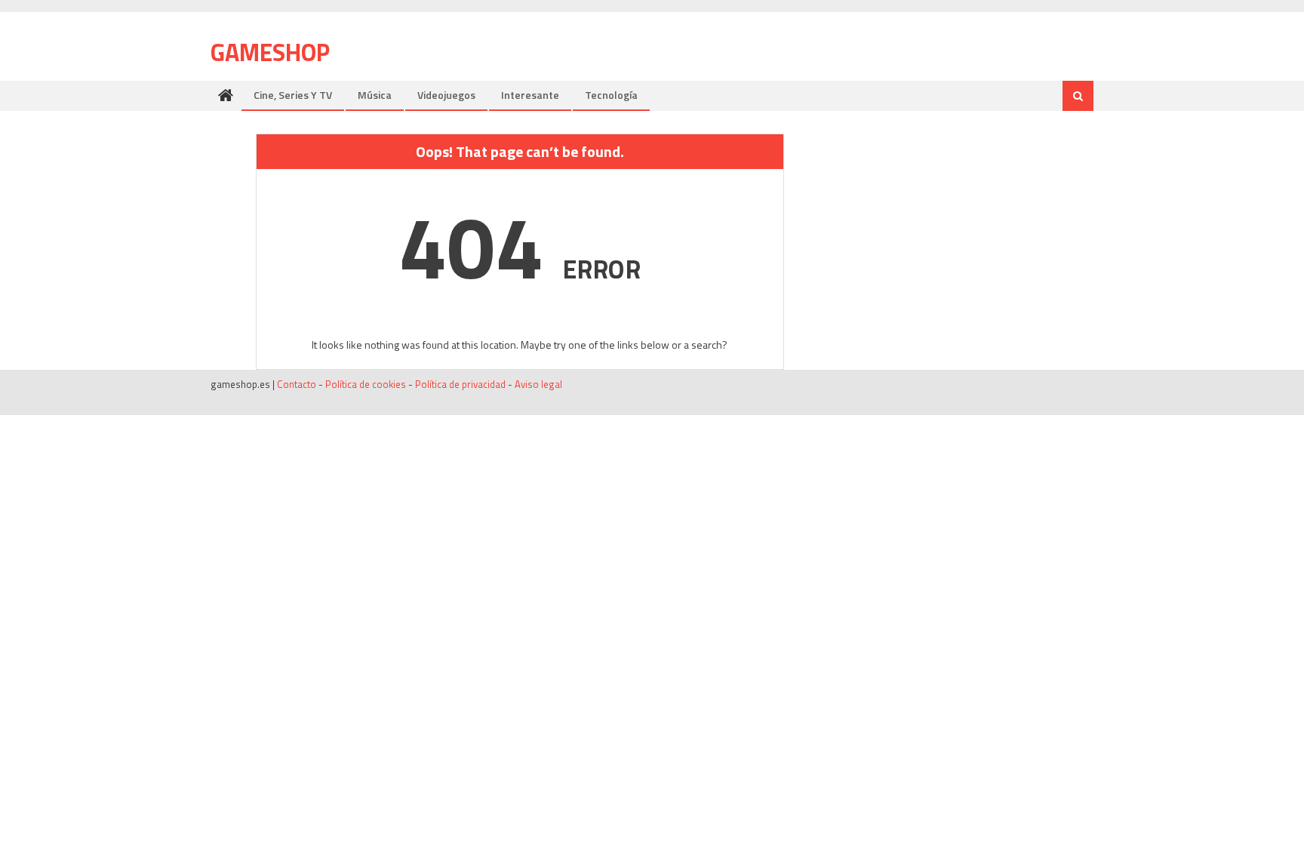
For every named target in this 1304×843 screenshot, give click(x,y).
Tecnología (611, 95)
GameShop (270, 52)
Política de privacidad (460, 384)
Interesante (530, 95)
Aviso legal (538, 384)
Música (375, 95)
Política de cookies (365, 384)
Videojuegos (446, 95)
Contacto (296, 384)
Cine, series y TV (293, 95)
